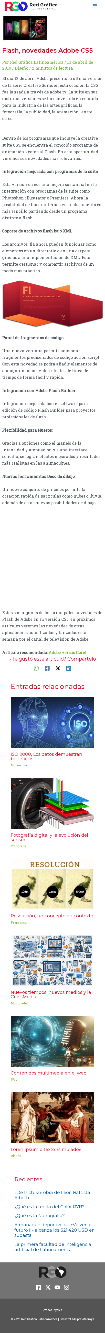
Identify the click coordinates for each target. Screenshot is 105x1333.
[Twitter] (57, 668)
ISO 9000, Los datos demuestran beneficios (46, 756)
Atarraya (88, 1319)
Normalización (22, 765)
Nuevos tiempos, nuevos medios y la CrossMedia (51, 994)
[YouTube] (57, 1287)
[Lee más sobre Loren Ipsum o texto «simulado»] (52, 1117)
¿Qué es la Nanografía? (39, 1215)
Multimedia (19, 1003)
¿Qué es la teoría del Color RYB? (49, 1207)
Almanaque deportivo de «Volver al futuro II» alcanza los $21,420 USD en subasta (54, 1230)
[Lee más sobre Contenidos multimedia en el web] (52, 1041)
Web (14, 1079)
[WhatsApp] (36, 668)
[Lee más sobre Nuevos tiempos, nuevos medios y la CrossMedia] (52, 960)
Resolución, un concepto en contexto (52, 916)
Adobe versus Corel (67, 652)
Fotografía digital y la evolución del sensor (49, 837)
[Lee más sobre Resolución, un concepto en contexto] (52, 883)
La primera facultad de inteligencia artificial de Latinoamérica (52, 1247)
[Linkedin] (68, 668)
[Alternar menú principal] (94, 5)
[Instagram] (66, 1287)
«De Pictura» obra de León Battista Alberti (52, 1195)
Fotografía (18, 846)
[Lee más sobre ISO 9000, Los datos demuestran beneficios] (52, 722)
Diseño (21, 68)
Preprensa (19, 922)
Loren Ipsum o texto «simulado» (46, 1149)
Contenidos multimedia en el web (48, 1073)
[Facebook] (47, 668)
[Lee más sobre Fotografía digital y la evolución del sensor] (52, 802)
